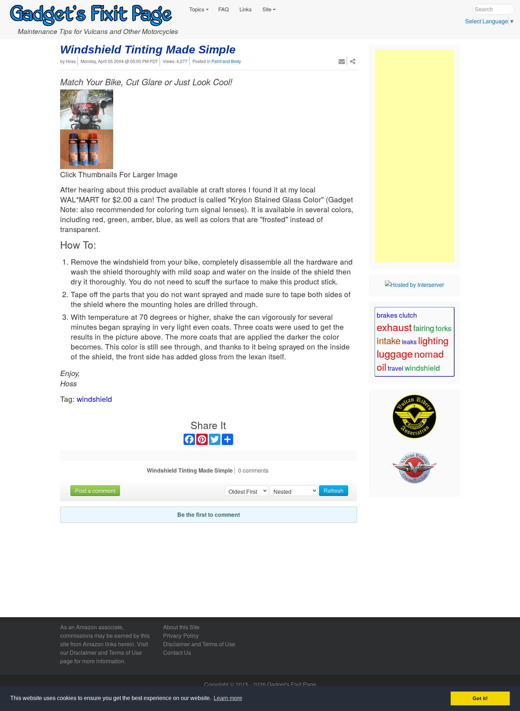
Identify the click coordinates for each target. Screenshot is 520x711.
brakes (387, 314)
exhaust (394, 326)
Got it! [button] (480, 698)
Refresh (333, 490)
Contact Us (177, 652)
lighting (433, 340)
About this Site (181, 627)
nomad (429, 353)
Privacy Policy (181, 635)
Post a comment (95, 490)
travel (395, 368)
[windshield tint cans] (86, 148)
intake (388, 340)
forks (443, 328)
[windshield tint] (86, 108)
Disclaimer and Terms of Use (106, 652)
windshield (94, 398)
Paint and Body (226, 61)
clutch (408, 314)
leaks (409, 341)
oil (381, 367)
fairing (423, 327)
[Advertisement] (415, 156)
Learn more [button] (228, 698)
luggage (395, 353)
